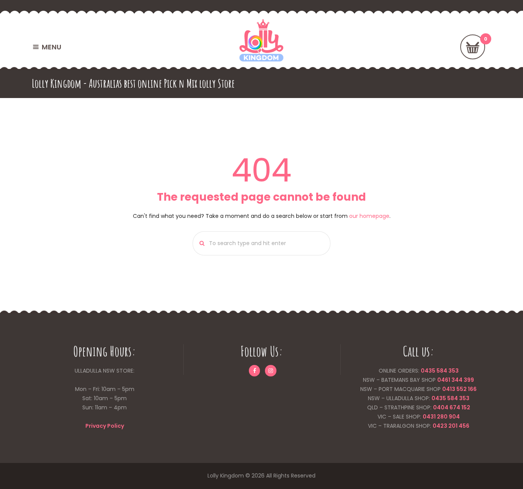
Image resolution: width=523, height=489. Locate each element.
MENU (51, 47)
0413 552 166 (459, 389)
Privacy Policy (104, 426)
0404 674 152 (451, 407)
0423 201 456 (451, 426)
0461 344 (450, 380)
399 (468, 380)
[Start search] (199, 243)
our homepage (369, 216)
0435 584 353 (440, 371)
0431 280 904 (441, 416)
